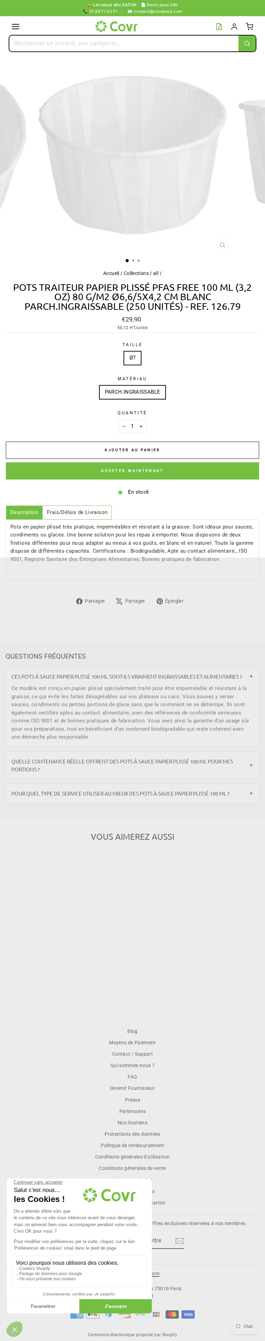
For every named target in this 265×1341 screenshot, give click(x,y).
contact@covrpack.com (155, 11)
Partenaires (132, 1111)
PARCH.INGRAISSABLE (132, 392)
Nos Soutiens (132, 1122)
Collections (136, 273)
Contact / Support (132, 1054)
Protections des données (132, 1134)
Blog (132, 1031)
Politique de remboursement (132, 1145)
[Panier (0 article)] (249, 26)
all (155, 273)
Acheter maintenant (132, 471)
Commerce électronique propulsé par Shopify (132, 1334)
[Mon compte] (234, 26)
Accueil (111, 273)
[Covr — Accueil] (117, 26)
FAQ (132, 1076)
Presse (132, 1100)
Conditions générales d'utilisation (132, 1157)
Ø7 (132, 358)
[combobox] (123, 43)
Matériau (132, 378)
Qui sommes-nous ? (132, 1065)
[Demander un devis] (219, 26)
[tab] (24, 512)
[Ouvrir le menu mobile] (15, 26)
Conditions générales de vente (132, 1168)
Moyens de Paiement (132, 1042)
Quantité (132, 413)
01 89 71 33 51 (100, 11)
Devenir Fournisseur (132, 1088)
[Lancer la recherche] (247, 43)
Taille (132, 344)
